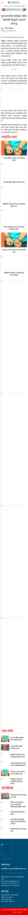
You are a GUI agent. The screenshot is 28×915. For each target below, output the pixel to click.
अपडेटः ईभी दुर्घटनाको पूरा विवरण (17, 813)
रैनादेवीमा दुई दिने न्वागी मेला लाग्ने (18, 830)
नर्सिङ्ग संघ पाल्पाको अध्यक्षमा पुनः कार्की (18, 796)
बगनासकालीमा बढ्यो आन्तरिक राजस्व (14, 182)
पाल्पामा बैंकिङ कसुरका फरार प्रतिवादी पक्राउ (14, 159)
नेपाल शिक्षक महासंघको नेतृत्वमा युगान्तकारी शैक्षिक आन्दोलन (18, 821)
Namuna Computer (17, 912)
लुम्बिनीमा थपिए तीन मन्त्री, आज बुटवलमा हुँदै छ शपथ (14, 205)
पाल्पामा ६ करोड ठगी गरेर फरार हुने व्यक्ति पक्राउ (14, 251)
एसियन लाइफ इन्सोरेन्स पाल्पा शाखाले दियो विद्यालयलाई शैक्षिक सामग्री (17, 804)
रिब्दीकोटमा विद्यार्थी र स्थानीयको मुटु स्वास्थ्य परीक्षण (14, 274)
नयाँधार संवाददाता (9, 28)
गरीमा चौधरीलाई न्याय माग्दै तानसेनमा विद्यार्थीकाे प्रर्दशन (14, 228)
